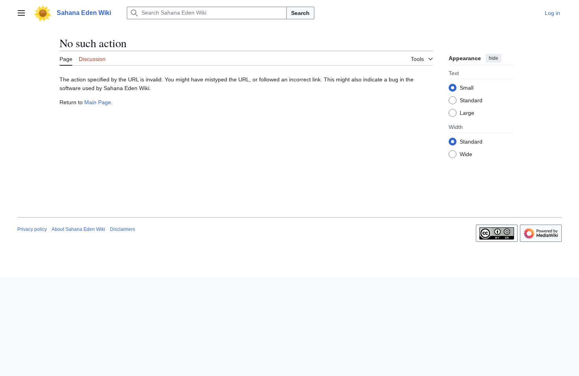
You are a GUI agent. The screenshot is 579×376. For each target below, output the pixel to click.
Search (300, 13)
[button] (21, 13)
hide (493, 58)
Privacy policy (32, 229)
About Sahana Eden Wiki (78, 229)
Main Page (97, 102)
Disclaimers (122, 229)
